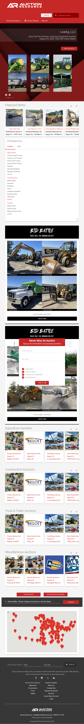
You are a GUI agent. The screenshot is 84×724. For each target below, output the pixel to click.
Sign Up (41, 383)
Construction (12, 178)
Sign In (46, 15)
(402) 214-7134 (59, 715)
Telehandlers (11, 197)
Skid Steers (10, 186)
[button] (6, 95)
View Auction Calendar (55, 594)
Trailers (32, 693)
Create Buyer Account (51, 696)
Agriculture (27, 369)
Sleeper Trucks (11, 206)
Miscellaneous (27, 377)
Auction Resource (26, 715)
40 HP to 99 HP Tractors (14, 161)
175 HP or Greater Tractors (14, 155)
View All (9, 174)
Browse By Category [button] (13, 21)
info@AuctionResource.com (43, 715)
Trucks (9, 203)
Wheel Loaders (11, 180)
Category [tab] (10, 146)
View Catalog (69, 48)
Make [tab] (19, 146)
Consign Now (28, 594)
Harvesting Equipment (13, 169)
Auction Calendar (51, 683)
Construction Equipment (27, 375)
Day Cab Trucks (11, 208)
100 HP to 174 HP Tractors (14, 158)
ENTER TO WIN (42, 318)
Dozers (9, 188)
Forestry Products (12, 194)
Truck (33, 691)
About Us (45, 21)
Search (71, 602)
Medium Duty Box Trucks (14, 211)
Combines (10, 166)
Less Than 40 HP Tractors (14, 163)
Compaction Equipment (13, 191)
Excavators (10, 183)
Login (51, 699)
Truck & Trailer (27, 372)
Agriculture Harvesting (13, 171)
